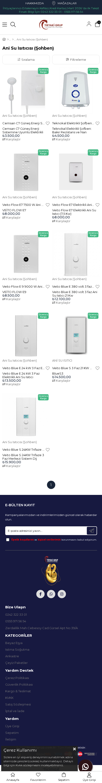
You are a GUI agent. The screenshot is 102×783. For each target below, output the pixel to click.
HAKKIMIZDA (34, 3)
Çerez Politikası (17, 678)
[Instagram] (62, 594)
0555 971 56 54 (15, 621)
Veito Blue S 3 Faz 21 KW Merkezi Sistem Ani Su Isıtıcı (73, 368)
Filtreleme (78, 59)
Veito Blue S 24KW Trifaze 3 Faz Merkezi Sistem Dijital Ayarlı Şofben (23, 449)
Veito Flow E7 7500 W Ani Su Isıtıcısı (23, 205)
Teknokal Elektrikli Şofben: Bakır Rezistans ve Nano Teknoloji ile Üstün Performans (73, 123)
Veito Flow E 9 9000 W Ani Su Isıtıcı (23, 286)
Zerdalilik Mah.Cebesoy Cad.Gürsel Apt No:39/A (41, 628)
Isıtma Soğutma (17, 649)
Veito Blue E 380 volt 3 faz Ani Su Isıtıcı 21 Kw (73, 286)
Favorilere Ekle (48, 123)
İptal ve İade (14, 711)
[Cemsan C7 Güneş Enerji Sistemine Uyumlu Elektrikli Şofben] (26, 90)
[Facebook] (40, 594)
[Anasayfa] (8, 39)
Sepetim (12, 733)
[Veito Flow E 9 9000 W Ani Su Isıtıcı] (26, 253)
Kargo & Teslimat (18, 691)
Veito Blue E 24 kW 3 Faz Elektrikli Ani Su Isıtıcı (23, 368)
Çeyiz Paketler (16, 663)
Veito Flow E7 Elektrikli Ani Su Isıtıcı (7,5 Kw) (73, 205)
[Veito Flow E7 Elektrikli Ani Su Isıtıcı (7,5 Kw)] (76, 171)
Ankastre (12, 656)
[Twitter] (51, 594)
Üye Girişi (12, 726)
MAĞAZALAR (67, 3)
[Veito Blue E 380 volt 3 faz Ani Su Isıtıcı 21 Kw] (76, 253)
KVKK (9, 698)
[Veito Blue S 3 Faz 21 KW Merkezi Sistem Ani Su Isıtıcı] (76, 335)
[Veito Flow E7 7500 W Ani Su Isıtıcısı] (26, 171)
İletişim (10, 739)
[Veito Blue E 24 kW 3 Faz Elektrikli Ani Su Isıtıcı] (26, 335)
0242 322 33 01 (16, 614)
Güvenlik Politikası (19, 684)
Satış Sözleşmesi (18, 704)
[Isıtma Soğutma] (13, 39)
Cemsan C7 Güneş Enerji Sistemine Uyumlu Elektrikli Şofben (23, 123)
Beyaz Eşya (14, 643)
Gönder (92, 531)
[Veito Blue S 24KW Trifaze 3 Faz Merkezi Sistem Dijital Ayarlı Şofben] (26, 416)
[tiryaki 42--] (51, 570)
